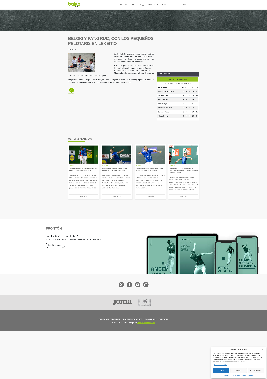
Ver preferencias (255, 370)
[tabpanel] (177, 102)
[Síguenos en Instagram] (145, 285)
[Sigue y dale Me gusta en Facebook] (129, 285)
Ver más (83, 196)
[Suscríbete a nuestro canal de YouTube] (137, 285)
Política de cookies (228, 375)
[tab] (177, 79)
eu (184, 5)
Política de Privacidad (241, 375)
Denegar (238, 370)
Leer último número (55, 245)
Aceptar (221, 370)
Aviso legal (251, 375)
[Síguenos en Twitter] (121, 285)
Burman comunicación (146, 323)
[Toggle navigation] (193, 5)
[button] (263, 349)
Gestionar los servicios (220, 365)
